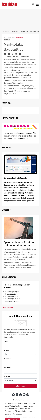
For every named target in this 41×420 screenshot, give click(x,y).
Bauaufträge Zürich (11, 301)
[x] (13, 394)
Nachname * (8, 368)
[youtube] (27, 394)
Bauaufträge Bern (11, 294)
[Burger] (37, 4)
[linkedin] (24, 394)
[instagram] (20, 394)
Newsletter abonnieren (21, 400)
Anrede (6, 350)
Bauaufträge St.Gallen (12, 299)
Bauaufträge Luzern (12, 296)
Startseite (5, 31)
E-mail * (6, 341)
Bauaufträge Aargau (12, 291)
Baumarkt (15, 31)
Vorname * (7, 359)
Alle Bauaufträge (8, 307)
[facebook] (17, 394)
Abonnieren (20, 386)
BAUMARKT (20, 37)
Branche (7, 376)
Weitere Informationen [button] (13, 414)
